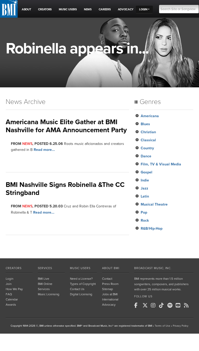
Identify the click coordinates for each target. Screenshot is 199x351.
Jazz (144, 188)
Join (8, 284)
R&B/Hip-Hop (151, 228)
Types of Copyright (83, 284)
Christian (148, 132)
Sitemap (107, 289)
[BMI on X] (146, 305)
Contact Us (77, 289)
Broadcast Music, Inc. (152, 268)
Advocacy (109, 304)
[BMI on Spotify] (171, 305)
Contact (107, 278)
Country (147, 148)
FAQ (9, 294)
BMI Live (43, 278)
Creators (14, 268)
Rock (145, 220)
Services (45, 268)
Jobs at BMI (110, 294)
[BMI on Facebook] (137, 305)
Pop (144, 212)
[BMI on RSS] (187, 305)
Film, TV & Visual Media (161, 164)
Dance (146, 156)
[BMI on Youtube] (179, 305)
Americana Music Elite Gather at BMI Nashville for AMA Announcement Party (66, 126)
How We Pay (14, 289)
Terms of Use (162, 325)
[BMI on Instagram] (154, 305)
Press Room (110, 284)
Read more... (44, 150)
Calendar (12, 299)
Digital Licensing (81, 294)
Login (9, 278)
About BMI (110, 268)
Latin (145, 196)
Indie (145, 180)
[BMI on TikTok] (162, 305)
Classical (148, 140)
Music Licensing (48, 294)
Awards (11, 304)
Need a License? (81, 278)
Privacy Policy (180, 325)
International (110, 299)
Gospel (146, 172)
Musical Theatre (154, 204)
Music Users (80, 268)
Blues (145, 124)
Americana (150, 116)
